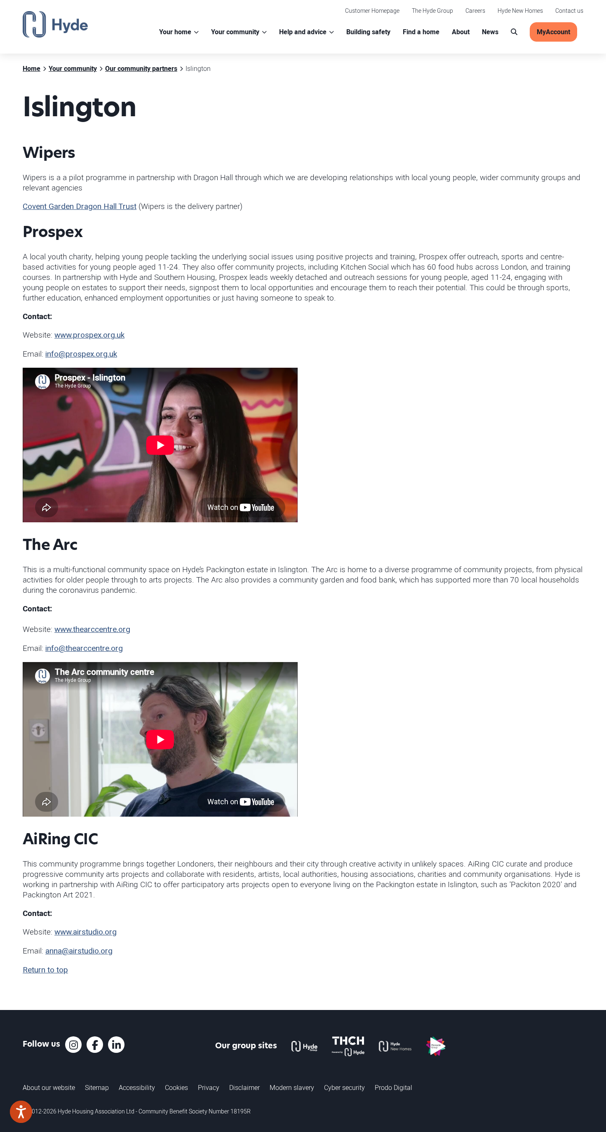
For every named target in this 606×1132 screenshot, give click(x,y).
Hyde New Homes (520, 10)
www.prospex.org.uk (89, 335)
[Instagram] (73, 1044)
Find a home (421, 32)
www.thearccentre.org (92, 629)
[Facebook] (95, 1044)
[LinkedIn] (116, 1044)
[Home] (55, 24)
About (461, 32)
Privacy (208, 1087)
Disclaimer (244, 1087)
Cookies (176, 1087)
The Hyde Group (432, 10)
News (490, 32)
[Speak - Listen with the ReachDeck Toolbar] (21, 1112)
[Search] (514, 32)
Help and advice (302, 32)
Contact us (569, 10)
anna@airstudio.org (79, 951)
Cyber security (344, 1087)
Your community (235, 32)
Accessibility (137, 1087)
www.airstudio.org (85, 932)
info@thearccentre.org (84, 648)
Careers (475, 10)
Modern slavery (292, 1087)
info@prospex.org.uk (81, 354)
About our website (49, 1087)
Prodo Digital (393, 1087)
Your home (175, 32)
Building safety (368, 32)
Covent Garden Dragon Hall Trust (79, 206)
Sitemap (97, 1087)
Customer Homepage (372, 10)
